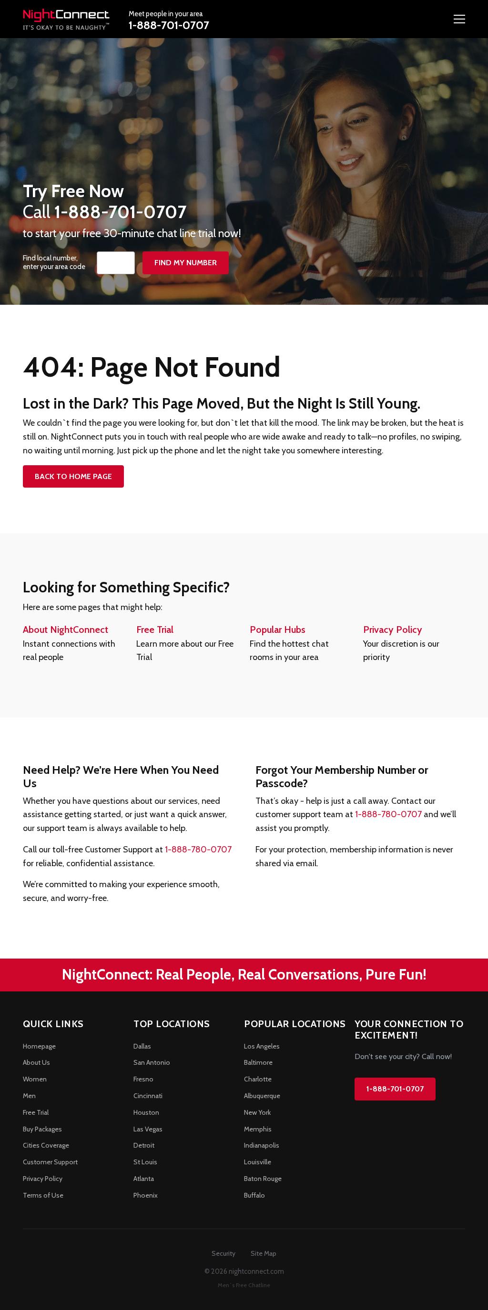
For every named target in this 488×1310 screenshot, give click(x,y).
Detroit (143, 1145)
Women (35, 1079)
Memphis (258, 1129)
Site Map (263, 1253)
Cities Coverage (46, 1145)
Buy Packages (42, 1129)
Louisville (257, 1162)
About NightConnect (65, 629)
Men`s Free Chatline (244, 1285)
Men (29, 1095)
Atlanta (143, 1178)
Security (223, 1253)
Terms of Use (43, 1195)
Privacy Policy (392, 629)
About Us (36, 1062)
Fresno (143, 1079)
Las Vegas (148, 1129)
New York (257, 1112)
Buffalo (254, 1195)
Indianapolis (261, 1145)
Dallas (142, 1046)
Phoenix (145, 1195)
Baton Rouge (263, 1178)
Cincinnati (148, 1095)
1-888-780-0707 (198, 849)
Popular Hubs (277, 629)
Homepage (39, 1046)
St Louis (145, 1162)
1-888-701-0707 (169, 25)
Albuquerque (262, 1095)
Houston (146, 1112)
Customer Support (50, 1162)
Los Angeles (262, 1046)
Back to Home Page (73, 476)
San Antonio (151, 1062)
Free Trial (154, 629)
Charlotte (258, 1079)
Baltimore (258, 1062)
